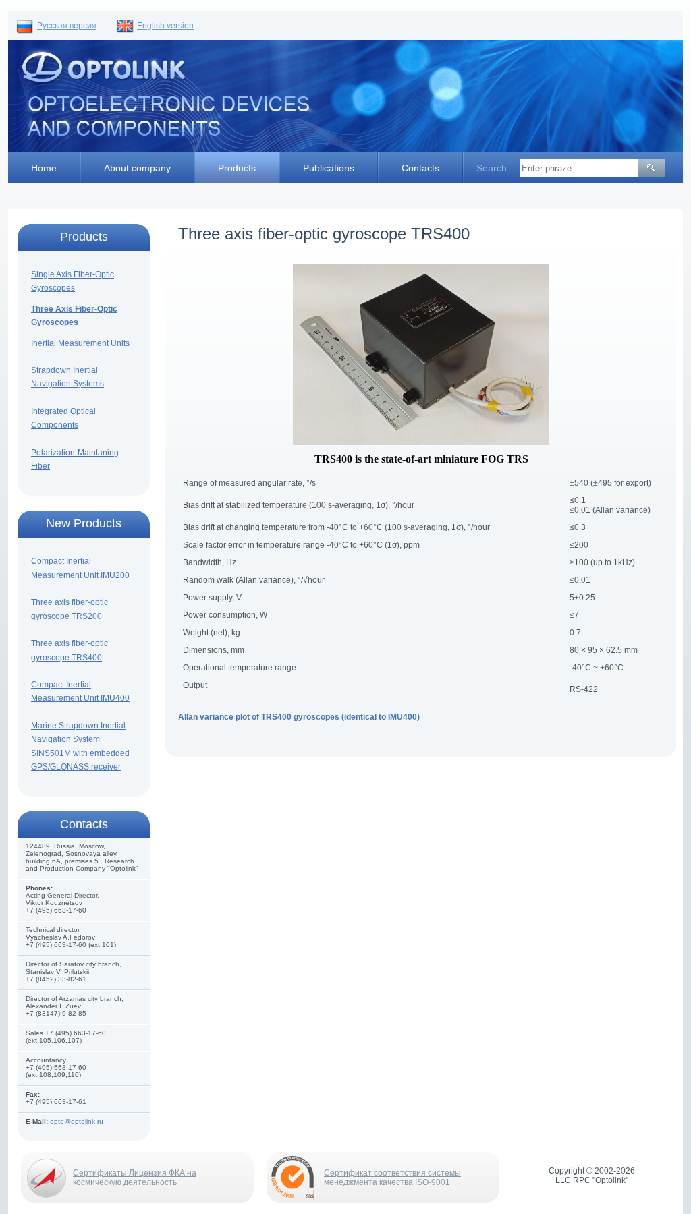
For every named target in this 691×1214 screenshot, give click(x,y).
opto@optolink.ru (76, 1121)
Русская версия (66, 25)
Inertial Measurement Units (80, 343)
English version (165, 25)
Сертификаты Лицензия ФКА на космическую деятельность (134, 1177)
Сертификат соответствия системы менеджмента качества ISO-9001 (392, 1177)
